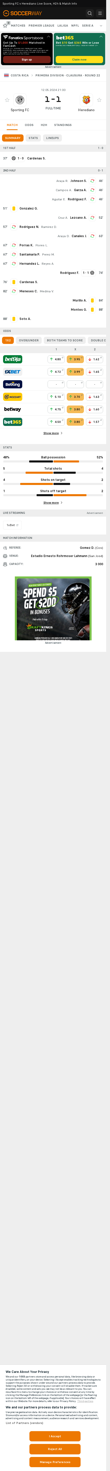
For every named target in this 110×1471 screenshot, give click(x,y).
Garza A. (80, 190)
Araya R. (62, 181)
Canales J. (79, 236)
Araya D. (64, 236)
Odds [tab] (29, 125)
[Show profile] (20, 100)
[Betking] (12, 384)
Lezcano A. (78, 218)
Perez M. (48, 254)
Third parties (85, 1401)
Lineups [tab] (52, 138)
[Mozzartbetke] (12, 397)
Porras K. (26, 245)
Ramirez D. (49, 227)
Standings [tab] (63, 125)
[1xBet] (12, 372)
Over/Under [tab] (29, 340)
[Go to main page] (26, 13)
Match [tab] (12, 125)
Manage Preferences (55, 1462)
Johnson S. (78, 181)
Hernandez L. (29, 264)
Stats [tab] (33, 138)
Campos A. (64, 190)
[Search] (90, 13)
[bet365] (12, 422)
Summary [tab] (12, 138)
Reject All (55, 1449)
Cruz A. (63, 218)
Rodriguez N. (29, 227)
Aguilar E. (59, 199)
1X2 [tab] (8, 340)
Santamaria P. (29, 254)
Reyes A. (47, 264)
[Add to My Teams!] (7, 100)
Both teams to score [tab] (65, 340)
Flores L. (41, 245)
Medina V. (47, 291)
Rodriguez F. (77, 199)
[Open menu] (100, 13)
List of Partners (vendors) (24, 1423)
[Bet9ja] (12, 359)
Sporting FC (20, 110)
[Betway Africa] (12, 409)
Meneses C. (28, 291)
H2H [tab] (44, 125)
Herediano (86, 110)
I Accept (55, 1436)
